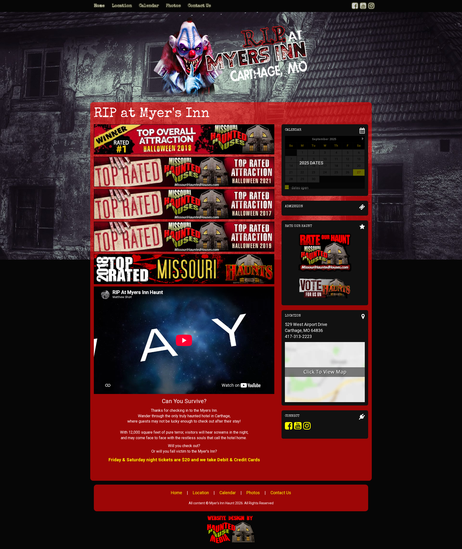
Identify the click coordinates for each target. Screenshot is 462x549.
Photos (173, 6)
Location (122, 6)
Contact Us (199, 6)
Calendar (149, 6)
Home (99, 6)
